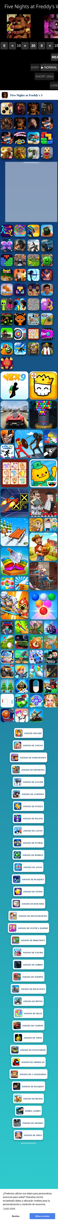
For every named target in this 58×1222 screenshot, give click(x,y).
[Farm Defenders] (20, 158)
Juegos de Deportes (33, 770)
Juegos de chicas (33, 746)
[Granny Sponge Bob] (47, 353)
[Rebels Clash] (20, 280)
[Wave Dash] (7, 324)
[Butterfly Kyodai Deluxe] (33, 309)
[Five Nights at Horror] (20, 128)
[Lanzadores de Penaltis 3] (33, 265)
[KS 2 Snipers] (33, 158)
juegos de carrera (33, 794)
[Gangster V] (7, 158)
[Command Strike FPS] (33, 250)
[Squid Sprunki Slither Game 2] (7, 309)
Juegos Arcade (33, 733)
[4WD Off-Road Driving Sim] (47, 250)
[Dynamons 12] (33, 236)
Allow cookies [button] (42, 1216)
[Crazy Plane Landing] (20, 353)
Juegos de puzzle (33, 806)
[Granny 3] (47, 280)
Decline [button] (15, 1216)
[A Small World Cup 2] (47, 295)
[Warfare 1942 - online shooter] (20, 250)
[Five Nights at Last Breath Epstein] (33, 128)
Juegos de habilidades (33, 758)
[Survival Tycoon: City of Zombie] (33, 353)
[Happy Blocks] (20, 295)
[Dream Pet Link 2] (33, 339)
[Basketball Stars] (33, 295)
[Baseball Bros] (7, 280)
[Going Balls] (47, 236)
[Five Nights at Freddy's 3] (33, 113)
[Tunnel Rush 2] (20, 236)
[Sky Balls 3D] (7, 353)
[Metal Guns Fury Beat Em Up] (7, 339)
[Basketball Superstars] (47, 309)
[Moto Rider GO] (20, 265)
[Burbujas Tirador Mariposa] (7, 368)
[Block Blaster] (47, 143)
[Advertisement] (29, 1174)
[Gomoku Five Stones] (7, 113)
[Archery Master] (20, 339)
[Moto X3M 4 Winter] (33, 324)
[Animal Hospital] (47, 158)
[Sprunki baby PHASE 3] (20, 324)
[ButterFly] (7, 250)
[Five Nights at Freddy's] (47, 128)
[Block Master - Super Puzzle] (7, 265)
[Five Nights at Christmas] (20, 113)
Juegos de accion (33, 782)
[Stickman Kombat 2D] (20, 309)
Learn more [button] (9, 1208)
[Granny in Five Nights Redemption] (7, 128)
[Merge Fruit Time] (47, 265)
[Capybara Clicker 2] (7, 295)
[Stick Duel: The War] (7, 236)
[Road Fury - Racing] (33, 143)
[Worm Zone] (20, 143)
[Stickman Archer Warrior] (33, 280)
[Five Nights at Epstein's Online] (47, 113)
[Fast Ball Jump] (47, 324)
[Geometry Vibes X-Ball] (47, 339)
